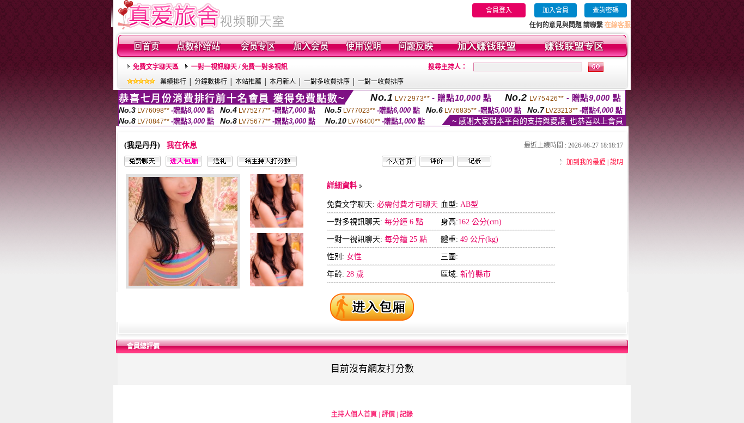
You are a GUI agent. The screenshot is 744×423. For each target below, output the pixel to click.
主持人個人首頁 (354, 414)
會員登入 (499, 10)
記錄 (406, 414)
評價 (388, 414)
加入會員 (555, 10)
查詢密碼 (606, 10)
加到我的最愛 (586, 162)
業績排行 (173, 81)
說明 (616, 162)
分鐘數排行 (210, 81)
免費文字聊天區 (156, 67)
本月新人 (283, 81)
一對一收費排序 (381, 81)
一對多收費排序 (327, 81)
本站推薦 (248, 81)
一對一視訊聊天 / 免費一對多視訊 (239, 67)
